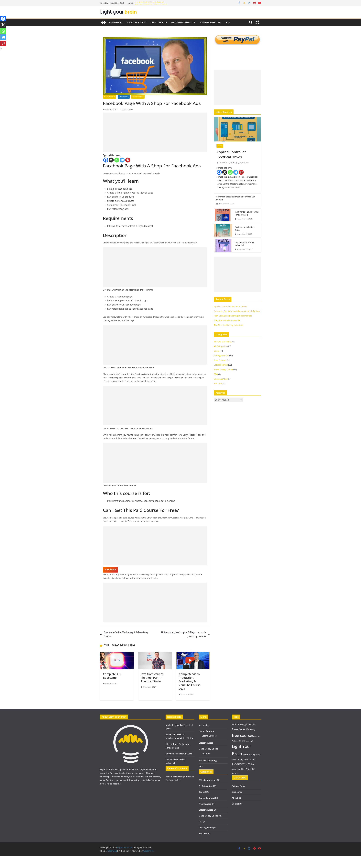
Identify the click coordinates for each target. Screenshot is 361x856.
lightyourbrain (127, 109)
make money (249, 754)
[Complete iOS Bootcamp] (117, 653)
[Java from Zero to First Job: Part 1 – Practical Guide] (155, 653)
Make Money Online (182, 22)
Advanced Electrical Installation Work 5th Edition (235, 198)
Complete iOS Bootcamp (112, 676)
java (243, 740)
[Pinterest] (127, 160)
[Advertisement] (155, 132)
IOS (240, 741)
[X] (111, 160)
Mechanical (115, 22)
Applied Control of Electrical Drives (231, 154)
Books (220, 146)
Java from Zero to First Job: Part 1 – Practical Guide (152, 677)
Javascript (249, 741)
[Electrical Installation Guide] (223, 230)
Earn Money (246, 729)
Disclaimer (237, 792)
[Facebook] (105, 160)
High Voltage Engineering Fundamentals (246, 213)
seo (245, 760)
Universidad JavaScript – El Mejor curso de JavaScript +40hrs (183, 634)
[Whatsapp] (116, 160)
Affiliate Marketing (210, 22)
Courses (251, 724)
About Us (236, 797)
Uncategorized (221, 378)
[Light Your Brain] (103, 22)
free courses (243, 735)
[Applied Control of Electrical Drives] (237, 129)
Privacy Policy (238, 786)
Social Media (251, 760)
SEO (228, 22)
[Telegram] (122, 160)
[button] (144, 22)
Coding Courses (221, 355)
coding (243, 724)
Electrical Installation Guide (244, 228)
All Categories (109, 97)
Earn (235, 729)
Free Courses (123, 97)
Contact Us (237, 803)
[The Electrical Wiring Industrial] (223, 246)
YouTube (218, 383)
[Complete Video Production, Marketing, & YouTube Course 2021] (193, 653)
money (240, 759)
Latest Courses (158, 22)
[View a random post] (257, 22)
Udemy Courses (134, 22)
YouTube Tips (238, 769)
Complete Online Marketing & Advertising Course (126, 634)
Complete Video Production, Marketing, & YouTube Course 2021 (189, 681)
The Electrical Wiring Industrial (149, 3)
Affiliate (235, 724)
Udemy (237, 764)
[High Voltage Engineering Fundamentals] (223, 215)
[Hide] (1, 49)
